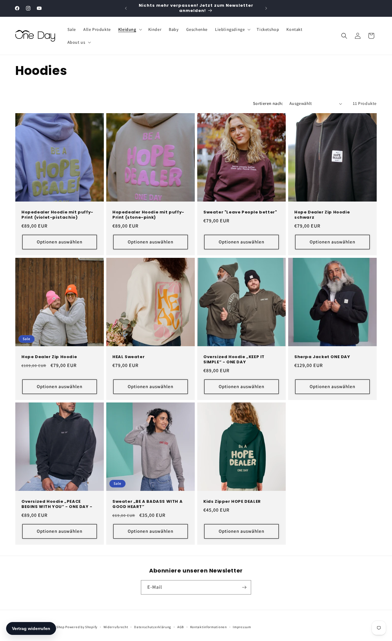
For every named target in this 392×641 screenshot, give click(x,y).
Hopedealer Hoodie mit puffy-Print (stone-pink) (148, 215)
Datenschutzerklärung (152, 627)
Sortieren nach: (268, 103)
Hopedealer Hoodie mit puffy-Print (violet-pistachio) (57, 215)
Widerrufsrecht (116, 627)
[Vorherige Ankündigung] (126, 8)
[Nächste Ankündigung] (266, 8)
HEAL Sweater (128, 357)
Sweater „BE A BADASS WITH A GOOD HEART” (147, 504)
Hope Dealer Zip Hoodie (49, 357)
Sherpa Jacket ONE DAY (322, 357)
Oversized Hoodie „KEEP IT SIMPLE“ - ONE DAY (234, 359)
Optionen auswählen (59, 242)
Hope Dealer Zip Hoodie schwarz (322, 215)
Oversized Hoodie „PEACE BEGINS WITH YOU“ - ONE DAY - (56, 504)
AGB (180, 627)
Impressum (242, 627)
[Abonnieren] (244, 587)
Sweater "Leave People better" (240, 212)
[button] (130, 29)
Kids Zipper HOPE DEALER (232, 501)
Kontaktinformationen (208, 627)
